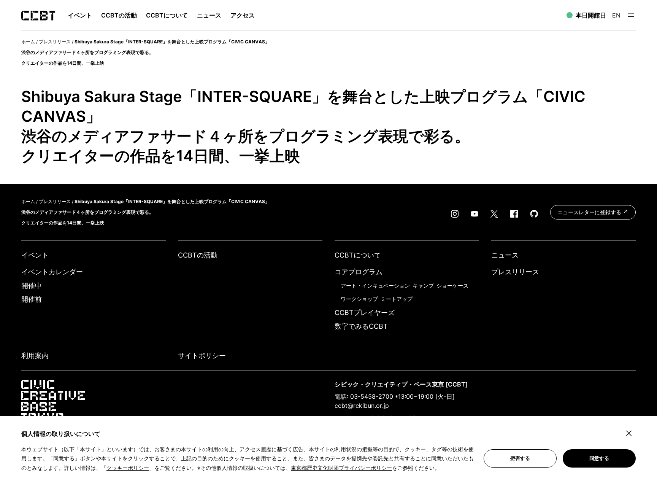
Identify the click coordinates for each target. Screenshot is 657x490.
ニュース (209, 15)
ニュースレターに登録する (590, 212)
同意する (599, 458)
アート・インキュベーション (375, 285)
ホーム (28, 42)
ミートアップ (397, 299)
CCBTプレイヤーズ (365, 313)
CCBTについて (167, 15)
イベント (35, 255)
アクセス (242, 15)
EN (616, 15)
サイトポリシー (202, 356)
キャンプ (423, 285)
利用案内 (35, 356)
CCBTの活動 (119, 15)
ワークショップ (359, 299)
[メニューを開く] (631, 15)
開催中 (31, 286)
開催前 (31, 299)
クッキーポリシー (127, 468)
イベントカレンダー (52, 272)
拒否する (520, 458)
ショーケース (452, 285)
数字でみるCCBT (361, 326)
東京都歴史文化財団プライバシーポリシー (341, 468)
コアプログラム (358, 272)
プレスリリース (55, 42)
